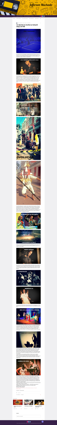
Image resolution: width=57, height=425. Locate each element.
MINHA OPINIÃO (18, 18)
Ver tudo (43, 398)
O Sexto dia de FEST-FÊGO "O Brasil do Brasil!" (38, 406)
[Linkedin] (39, 16)
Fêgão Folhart (37, 18)
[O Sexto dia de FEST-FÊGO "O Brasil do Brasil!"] (39, 402)
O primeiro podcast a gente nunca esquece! (18, 406)
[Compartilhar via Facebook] (16, 392)
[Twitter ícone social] (42, 16)
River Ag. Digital (39, 423)
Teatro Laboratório (31, 18)
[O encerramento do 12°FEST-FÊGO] (28, 402)
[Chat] (43, 422)
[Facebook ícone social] (44, 16)
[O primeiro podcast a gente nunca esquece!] (18, 402)
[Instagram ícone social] (41, 16)
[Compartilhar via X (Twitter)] (18, 392)
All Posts (14, 18)
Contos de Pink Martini (25, 18)
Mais (40, 18)
